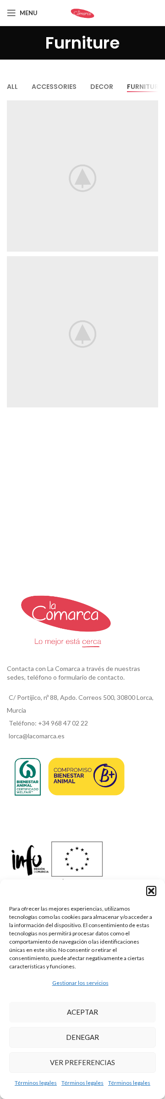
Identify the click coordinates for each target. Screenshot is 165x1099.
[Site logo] (82, 12)
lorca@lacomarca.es (37, 736)
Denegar (82, 1037)
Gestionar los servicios (80, 982)
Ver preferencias (82, 1062)
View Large (150, 108)
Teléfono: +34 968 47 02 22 (48, 723)
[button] (151, 891)
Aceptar (82, 1012)
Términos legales (36, 1082)
